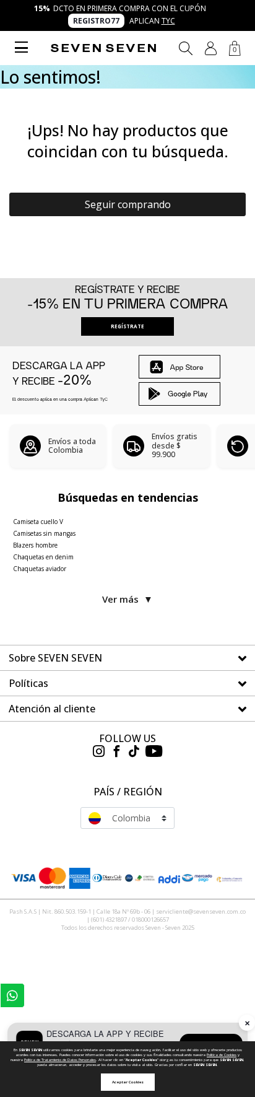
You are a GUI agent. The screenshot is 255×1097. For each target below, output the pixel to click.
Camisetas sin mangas (44, 533)
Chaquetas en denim (43, 557)
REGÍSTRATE (127, 326)
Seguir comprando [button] (128, 204)
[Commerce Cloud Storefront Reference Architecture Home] (103, 48)
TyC (168, 20)
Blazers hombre (35, 545)
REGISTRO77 (96, 20)
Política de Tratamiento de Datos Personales (60, 1059)
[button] (211, 48)
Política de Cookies (221, 1054)
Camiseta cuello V (38, 521)
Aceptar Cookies (128, 1082)
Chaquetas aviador (39, 568)
